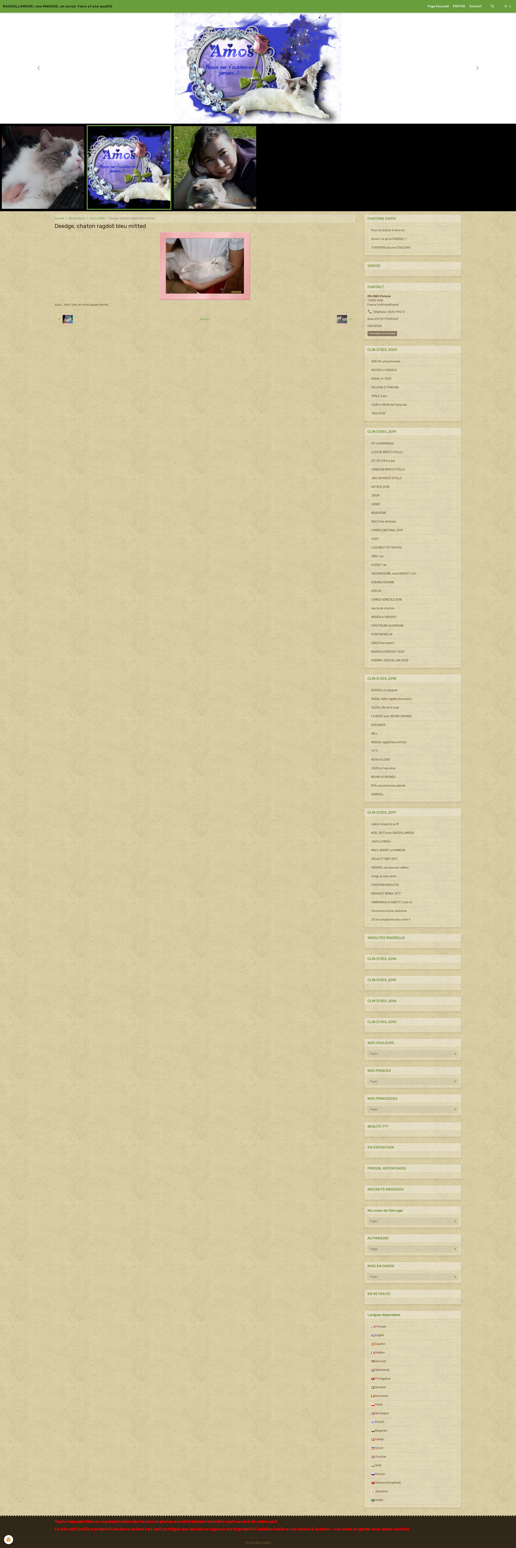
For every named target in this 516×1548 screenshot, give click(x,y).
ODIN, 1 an (377, 556)
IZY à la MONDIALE (382, 443)
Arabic (379, 1500)
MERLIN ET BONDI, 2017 (386, 893)
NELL (374, 733)
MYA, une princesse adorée (388, 785)
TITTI (374, 751)
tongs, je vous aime (383, 876)
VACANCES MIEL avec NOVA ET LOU (393, 573)
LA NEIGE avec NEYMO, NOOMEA (391, 716)
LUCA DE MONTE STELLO (386, 452)
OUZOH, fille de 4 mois (385, 707)
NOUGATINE (378, 513)
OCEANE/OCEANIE (382, 582)
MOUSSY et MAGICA (384, 370)
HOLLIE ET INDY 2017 (384, 859)
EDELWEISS (378, 725)
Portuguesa (382, 1378)
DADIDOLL (377, 794)
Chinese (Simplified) (388, 1482)
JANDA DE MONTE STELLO (388, 469)
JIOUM (375, 495)
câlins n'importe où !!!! (385, 824)
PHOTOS (459, 6)
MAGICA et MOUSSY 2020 (388, 651)
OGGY (375, 539)
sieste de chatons (383, 608)
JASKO (375, 504)
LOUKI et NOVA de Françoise (389, 405)
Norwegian (382, 1413)
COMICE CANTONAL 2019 (387, 530)
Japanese (381, 1491)
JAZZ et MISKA (381, 841)
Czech (379, 1448)
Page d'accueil (438, 6)
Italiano (380, 1352)
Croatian (380, 1456)
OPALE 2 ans (379, 396)
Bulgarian (381, 1430)
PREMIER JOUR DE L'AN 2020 (389, 660)
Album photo (76, 218)
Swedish (380, 1387)
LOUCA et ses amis (383, 768)
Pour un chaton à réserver (388, 230)
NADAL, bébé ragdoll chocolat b (391, 699)
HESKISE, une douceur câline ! (390, 867)
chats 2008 (97, 218)
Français (380, 1326)
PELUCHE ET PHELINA (385, 387)
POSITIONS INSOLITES (385, 885)
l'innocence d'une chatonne (389, 911)
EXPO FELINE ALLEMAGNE (387, 625)
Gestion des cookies (258, 1543)
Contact (475, 6)
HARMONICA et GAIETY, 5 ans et (391, 902)
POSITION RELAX (381, 634)
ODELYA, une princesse (385, 361)
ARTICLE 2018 (380, 487)
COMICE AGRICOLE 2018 (386, 599)
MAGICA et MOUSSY (384, 617)
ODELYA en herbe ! (382, 643)
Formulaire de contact (382, 333)
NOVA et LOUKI (380, 759)
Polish (379, 1404)
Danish (379, 1439)
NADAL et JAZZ (381, 378)
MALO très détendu (383, 521)
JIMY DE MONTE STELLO (386, 478)
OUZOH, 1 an (379, 565)
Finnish (379, 1422)
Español (380, 1344)
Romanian (381, 1396)
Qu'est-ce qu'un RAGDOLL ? (389, 239)
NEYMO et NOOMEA (383, 777)
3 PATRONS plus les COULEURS (391, 247)
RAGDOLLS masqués (384, 690)
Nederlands (382, 1370)
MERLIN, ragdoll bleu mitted (388, 742)
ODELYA (376, 591)
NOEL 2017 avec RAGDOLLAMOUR (392, 833)
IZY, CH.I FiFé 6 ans (383, 461)
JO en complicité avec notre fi (390, 919)
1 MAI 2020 (378, 413)
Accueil (59, 218)
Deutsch (380, 1361)
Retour (204, 319)
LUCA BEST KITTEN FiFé (386, 547)
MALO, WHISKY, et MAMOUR (388, 850)
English (379, 1335)
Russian (380, 1474)
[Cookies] (8, 1539)
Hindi (378, 1465)
